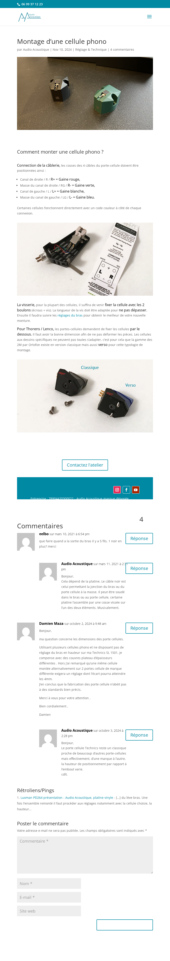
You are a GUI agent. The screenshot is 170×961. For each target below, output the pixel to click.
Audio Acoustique (36, 49)
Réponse (139, 538)
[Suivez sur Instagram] (117, 490)
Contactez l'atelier (85, 465)
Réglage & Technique (91, 49)
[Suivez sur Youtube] (135, 490)
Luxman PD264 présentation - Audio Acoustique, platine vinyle (67, 797)
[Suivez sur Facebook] (126, 490)
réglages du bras (70, 315)
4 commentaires (122, 49)
